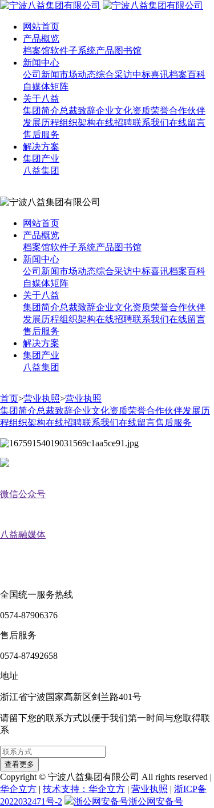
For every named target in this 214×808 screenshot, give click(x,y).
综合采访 (114, 74)
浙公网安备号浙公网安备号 (128, 801)
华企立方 (18, 789)
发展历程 (41, 122)
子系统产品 (91, 50)
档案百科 (187, 74)
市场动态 (77, 74)
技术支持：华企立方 (84, 789)
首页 (9, 398)
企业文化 (114, 110)
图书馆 (128, 50)
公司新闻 (41, 74)
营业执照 (41, 398)
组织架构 (77, 122)
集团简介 (41, 110)
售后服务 (41, 134)
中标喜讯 (150, 74)
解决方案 (41, 146)
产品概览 (41, 38)
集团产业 (41, 158)
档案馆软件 (45, 50)
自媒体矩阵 (45, 86)
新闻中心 (41, 62)
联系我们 (150, 122)
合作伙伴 (187, 110)
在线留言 (187, 122)
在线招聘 (114, 122)
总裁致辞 (77, 110)
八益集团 (41, 170)
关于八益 (41, 98)
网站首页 (41, 26)
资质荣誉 (150, 110)
